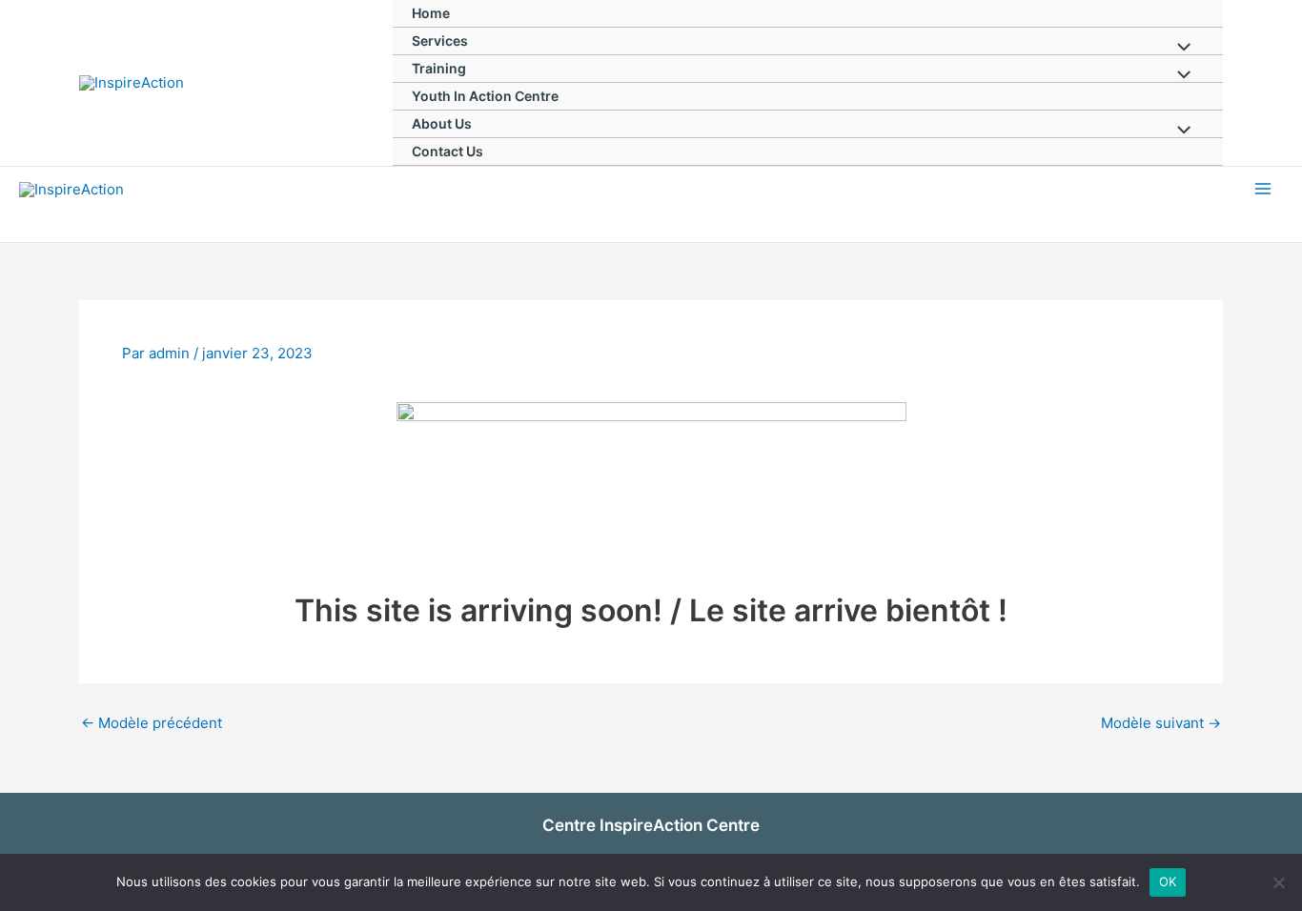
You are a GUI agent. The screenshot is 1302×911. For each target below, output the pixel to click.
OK (1168, 881)
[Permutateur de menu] (1179, 48)
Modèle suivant (1161, 723)
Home (431, 13)
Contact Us (447, 151)
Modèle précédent (151, 723)
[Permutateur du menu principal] (1263, 189)
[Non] (1278, 882)
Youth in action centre (485, 96)
